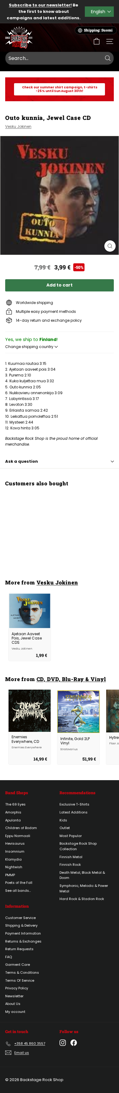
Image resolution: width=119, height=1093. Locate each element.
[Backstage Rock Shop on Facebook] (73, 1042)
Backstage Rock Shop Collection (78, 846)
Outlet (65, 827)
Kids (63, 820)
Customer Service (20, 917)
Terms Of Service (19, 980)
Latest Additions (74, 812)
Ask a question (21, 461)
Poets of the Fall (18, 882)
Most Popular (71, 835)
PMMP (10, 875)
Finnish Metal (71, 856)
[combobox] (59, 58)
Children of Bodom (21, 827)
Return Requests (19, 949)
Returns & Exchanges (23, 941)
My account (15, 1011)
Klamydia (13, 859)
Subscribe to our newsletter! (40, 5)
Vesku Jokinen (18, 126)
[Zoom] (110, 246)
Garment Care (17, 964)
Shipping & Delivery (21, 925)
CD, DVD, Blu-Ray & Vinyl (71, 679)
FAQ (8, 956)
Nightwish (13, 867)
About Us (12, 1003)
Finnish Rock (70, 864)
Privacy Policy (16, 988)
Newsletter (14, 996)
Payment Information (23, 933)
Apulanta (13, 820)
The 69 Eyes (15, 804)
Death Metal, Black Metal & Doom (82, 875)
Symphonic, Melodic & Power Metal (84, 888)
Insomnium (14, 851)
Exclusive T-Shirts (74, 804)
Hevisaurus (15, 843)
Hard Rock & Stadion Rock (82, 898)
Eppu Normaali (17, 835)
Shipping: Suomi (98, 30)
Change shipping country (29, 346)
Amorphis (13, 812)
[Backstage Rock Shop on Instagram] (63, 1042)
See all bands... (18, 890)
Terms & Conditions (22, 972)
